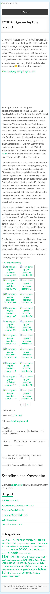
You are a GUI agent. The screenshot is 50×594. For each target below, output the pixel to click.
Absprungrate (19, 543)
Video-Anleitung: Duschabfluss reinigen (22, 466)
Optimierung (8, 562)
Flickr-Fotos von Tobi (12, 524)
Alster (38, 543)
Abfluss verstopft (10, 500)
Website (6, 576)
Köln (36, 560)
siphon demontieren (40, 566)
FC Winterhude (29, 549)
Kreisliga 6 (28, 559)
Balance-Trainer (22, 546)
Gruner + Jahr (25, 553)
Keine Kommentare (14, 445)
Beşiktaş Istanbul (19, 421)
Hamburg (20, 431)
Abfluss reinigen (25, 539)
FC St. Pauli (17, 415)
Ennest (14, 549)
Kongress (19, 560)
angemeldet (16, 484)
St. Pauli (29, 570)
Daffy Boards (6, 550)
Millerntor (33, 431)
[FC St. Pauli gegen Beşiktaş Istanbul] (10, 270)
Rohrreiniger (33, 563)
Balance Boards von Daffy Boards (18, 505)
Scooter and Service (11, 566)
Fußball (8, 431)
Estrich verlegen (9, 519)
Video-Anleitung (34, 573)
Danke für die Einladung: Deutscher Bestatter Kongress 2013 (22, 456)
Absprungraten (29, 543)
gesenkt (5, 553)
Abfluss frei (11, 540)
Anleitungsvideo (10, 546)
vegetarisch (17, 573)
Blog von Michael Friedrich (15, 515)
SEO (29, 566)
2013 (3, 540)
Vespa (25, 572)
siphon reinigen (20, 570)
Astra (4, 153)
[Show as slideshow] (11, 262)
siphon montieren (8, 570)
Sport (43, 441)
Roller (42, 563)
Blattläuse (32, 546)
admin (8, 441)
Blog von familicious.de (13, 510)
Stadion (13, 433)
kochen (13, 560)
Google (13, 553)
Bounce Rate (42, 546)
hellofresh (23, 557)
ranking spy (21, 562)
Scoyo (23, 566)
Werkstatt (14, 576)
